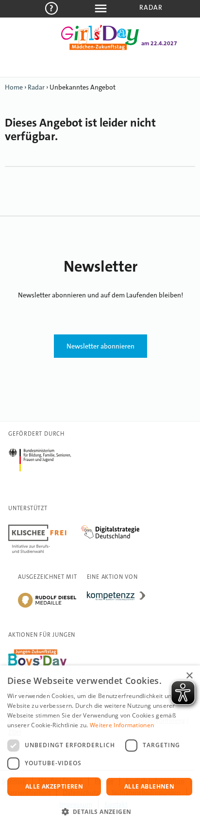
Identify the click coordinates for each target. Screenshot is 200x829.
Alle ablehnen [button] (149, 786)
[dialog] (100, 747)
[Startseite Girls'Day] (100, 48)
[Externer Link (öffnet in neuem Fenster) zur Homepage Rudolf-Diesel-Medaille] (47, 607)
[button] (100, 812)
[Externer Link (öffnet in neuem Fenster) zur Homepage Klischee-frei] (44, 526)
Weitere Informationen (122, 725)
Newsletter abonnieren (100, 346)
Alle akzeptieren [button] (54, 786)
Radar (151, 7)
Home (14, 87)
